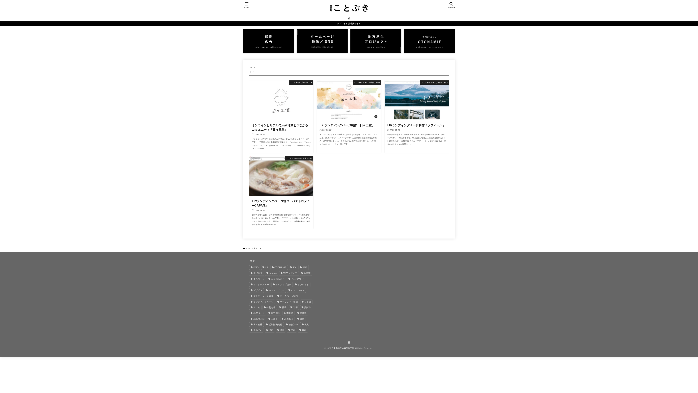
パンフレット (297, 290)
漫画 (282, 330)
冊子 (284, 307)
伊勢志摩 (270, 307)
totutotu (273, 273)
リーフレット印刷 (289, 302)
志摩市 (274, 319)
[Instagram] (349, 18)
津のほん (257, 330)
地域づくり (259, 313)
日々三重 (257, 324)
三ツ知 (256, 307)
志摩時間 (288, 319)
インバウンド (297, 279)
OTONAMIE (280, 267)
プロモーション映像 (263, 296)
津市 (271, 330)
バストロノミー (276, 290)
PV (294, 267)
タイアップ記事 (283, 284)
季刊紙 (289, 313)
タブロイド (303, 284)
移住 (293, 330)
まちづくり (259, 279)
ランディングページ (263, 302)
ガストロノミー (261, 284)
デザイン (257, 290)
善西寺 (307, 307)
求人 (306, 324)
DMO (256, 267)
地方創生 (275, 313)
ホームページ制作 (289, 296)
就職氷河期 (259, 319)
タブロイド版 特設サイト (349, 23)
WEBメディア (290, 273)
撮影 (302, 319)
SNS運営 (258, 273)
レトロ (307, 302)
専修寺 (303, 313)
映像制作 (293, 324)
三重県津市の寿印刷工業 (343, 348)
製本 (304, 330)
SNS (304, 267)
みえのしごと (277, 279)
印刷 (295, 307)
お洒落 (307, 273)
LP (266, 267)
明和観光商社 (275, 324)
